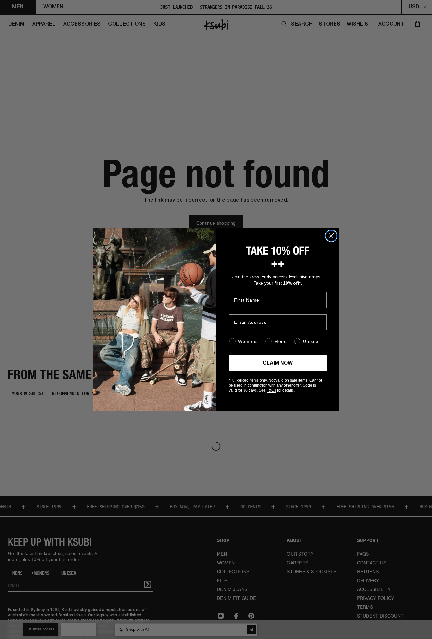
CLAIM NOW (278, 362)
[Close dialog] (331, 235)
